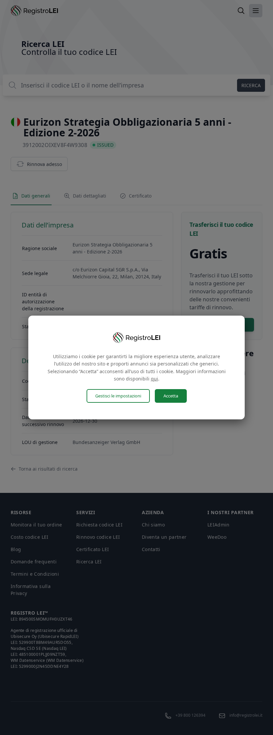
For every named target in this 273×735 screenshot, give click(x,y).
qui (154, 378)
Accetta (170, 396)
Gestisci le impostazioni (118, 396)
